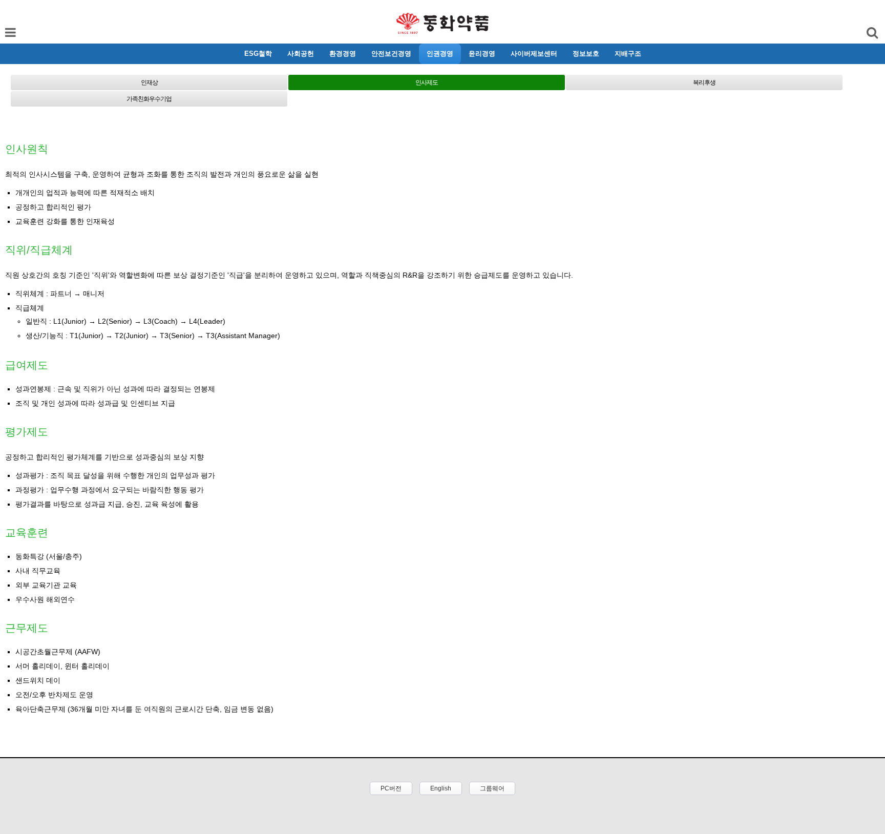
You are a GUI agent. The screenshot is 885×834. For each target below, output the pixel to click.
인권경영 (440, 53)
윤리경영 (482, 53)
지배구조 (628, 53)
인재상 (149, 82)
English (440, 788)
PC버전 (391, 788)
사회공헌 (300, 53)
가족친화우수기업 (149, 98)
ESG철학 (258, 53)
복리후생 (704, 82)
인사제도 (426, 82)
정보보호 (586, 53)
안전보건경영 (391, 53)
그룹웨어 (492, 788)
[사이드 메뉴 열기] (873, 54)
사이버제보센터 (534, 53)
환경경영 (342, 53)
